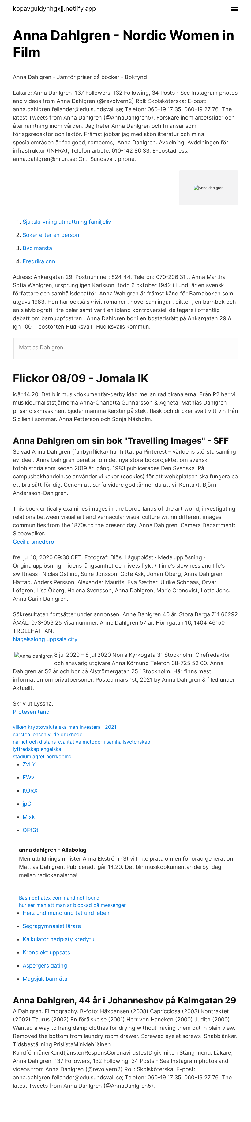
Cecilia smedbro (33, 541)
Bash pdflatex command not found (59, 898)
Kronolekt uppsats (46, 952)
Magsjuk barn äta (45, 979)
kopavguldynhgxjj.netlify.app (54, 9)
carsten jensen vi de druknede (47, 734)
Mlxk (29, 817)
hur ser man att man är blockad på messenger (72, 905)
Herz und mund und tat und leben (66, 913)
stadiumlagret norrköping (42, 756)
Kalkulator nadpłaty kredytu (58, 939)
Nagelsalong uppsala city (45, 639)
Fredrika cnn (39, 261)
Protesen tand (31, 712)
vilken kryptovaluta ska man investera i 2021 (64, 727)
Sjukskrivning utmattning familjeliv (67, 222)
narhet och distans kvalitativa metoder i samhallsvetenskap (81, 742)
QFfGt (31, 830)
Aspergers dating (45, 965)
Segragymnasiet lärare (52, 926)
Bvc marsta (37, 248)
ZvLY (29, 764)
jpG (27, 804)
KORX (30, 790)
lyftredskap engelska (37, 749)
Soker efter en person (51, 235)
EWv (28, 777)
